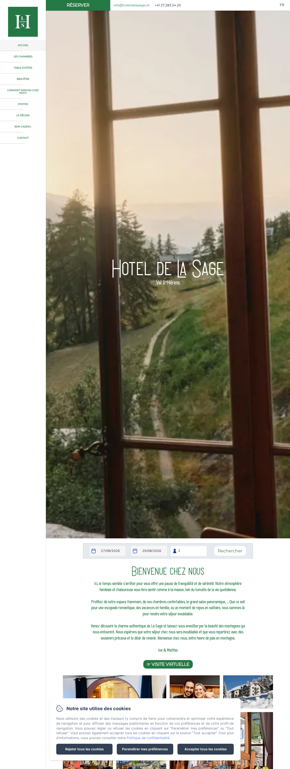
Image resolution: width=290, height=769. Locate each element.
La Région (23, 115)
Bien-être (23, 79)
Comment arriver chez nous (23, 91)
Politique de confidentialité (148, 738)
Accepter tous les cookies (205, 749)
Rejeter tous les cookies (84, 749)
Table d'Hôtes (23, 67)
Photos (23, 104)
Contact (23, 137)
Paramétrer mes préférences (145, 749)
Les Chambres (23, 56)
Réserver (78, 5)
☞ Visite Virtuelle (168, 664)
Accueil (23, 45)
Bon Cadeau (23, 126)
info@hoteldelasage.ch (132, 5)
